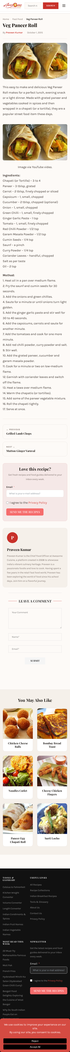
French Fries (9, 971)
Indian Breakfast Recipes (43, 896)
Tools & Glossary (39, 901)
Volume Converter (12, 902)
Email (9, 487)
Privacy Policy (37, 502)
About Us (35, 907)
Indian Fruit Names (13, 924)
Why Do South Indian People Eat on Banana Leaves (14, 1014)
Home (6, 19)
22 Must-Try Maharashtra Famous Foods (14, 955)
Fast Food (17, 19)
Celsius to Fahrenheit (14, 886)
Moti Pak (7, 965)
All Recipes (36, 884)
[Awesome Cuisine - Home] (13, 5)
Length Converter (12, 908)
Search (50, 5)
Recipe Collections (40, 890)
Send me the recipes (25, 512)
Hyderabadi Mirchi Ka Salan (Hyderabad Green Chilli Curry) (14, 981)
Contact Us (36, 913)
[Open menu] (63, 5)
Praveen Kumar (14, 32)
